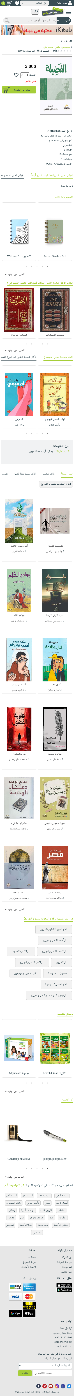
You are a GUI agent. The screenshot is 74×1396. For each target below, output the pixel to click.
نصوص (10, 1225)
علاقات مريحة (55, 754)
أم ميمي (19, 419)
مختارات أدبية (61, 1225)
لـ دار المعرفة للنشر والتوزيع (56, 484)
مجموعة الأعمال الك (55, 335)
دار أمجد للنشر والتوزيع (55, 940)
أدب (6, 1185)
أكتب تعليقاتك (61, 451)
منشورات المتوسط (57, 973)
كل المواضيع (17, 1185)
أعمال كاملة (62, 1203)
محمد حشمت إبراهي (18, 898)
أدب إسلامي (62, 1195)
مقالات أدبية (25, 1225)
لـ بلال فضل (19, 425)
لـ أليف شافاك (55, 425)
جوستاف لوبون (18, 621)
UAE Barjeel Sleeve (19, 1159)
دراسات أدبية (27, 1210)
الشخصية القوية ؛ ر (55, 546)
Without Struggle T (19, 256)
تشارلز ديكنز (53, 690)
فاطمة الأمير (18, 551)
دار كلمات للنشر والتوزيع (54, 951)
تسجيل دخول (62, 3)
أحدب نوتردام (19, 685)
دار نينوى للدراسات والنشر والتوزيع (49, 995)
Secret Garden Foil (55, 256)
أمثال (47, 1203)
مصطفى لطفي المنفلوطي (22, 283)
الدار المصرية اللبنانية (56, 984)
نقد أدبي (37, 1232)
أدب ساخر (28, 1195)
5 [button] (26, 266)
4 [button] (32, 266)
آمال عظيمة (54, 685)
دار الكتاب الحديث (20, 951)
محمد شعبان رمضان (18, 759)
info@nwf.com (63, 1342)
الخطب (61, 1210)
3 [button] (37, 266)
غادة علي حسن (54, 759)
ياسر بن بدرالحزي (54, 551)
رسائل (12, 1210)
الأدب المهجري (13, 1203)
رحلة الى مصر (55, 893)
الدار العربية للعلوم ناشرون (53, 929)
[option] (55, 231)
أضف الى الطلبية (22, 90)
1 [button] (48, 266)
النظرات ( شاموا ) (19, 335)
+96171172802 (63, 1338)
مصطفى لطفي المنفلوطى (56, 47)
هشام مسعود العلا (54, 898)
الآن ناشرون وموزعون (25, 973)
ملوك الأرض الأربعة (55, 615)
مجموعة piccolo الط (19, 1073)
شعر (51, 1217)
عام (22, 1217)
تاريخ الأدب (46, 1210)
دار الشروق (61, 962)
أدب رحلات (44, 1195)
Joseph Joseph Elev (54, 1159)
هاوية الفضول (19, 754)
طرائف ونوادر (36, 1217)
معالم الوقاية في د (19, 823)
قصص (11, 1217)
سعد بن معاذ (19, 893)
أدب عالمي (11, 1195)
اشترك (25, 1373)
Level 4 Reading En (54, 1073)
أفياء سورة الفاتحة (19, 546)
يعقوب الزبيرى (54, 829)
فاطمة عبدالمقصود (18, 829)
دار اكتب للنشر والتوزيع (32, 962)
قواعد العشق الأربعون (55, 419)
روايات (62, 1217)
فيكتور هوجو (18, 690)
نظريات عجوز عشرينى (54, 823)
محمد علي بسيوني (53, 621)
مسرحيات (43, 1225)
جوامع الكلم (19, 615)
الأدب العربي (33, 1203)
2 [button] (42, 266)
